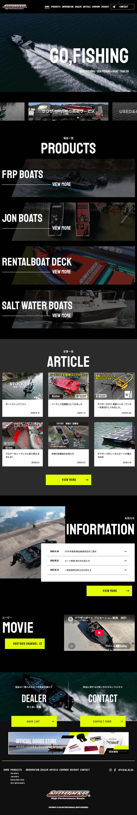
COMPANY (96, 6)
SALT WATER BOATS (17, 783)
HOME (47, 6)
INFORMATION (68, 6)
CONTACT (85, 770)
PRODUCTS (56, 6)
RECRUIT (105, 6)
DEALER (78, 6)
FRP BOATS (14, 773)
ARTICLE (87, 6)
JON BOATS (14, 777)
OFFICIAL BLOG (125, 770)
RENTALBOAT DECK (17, 780)
